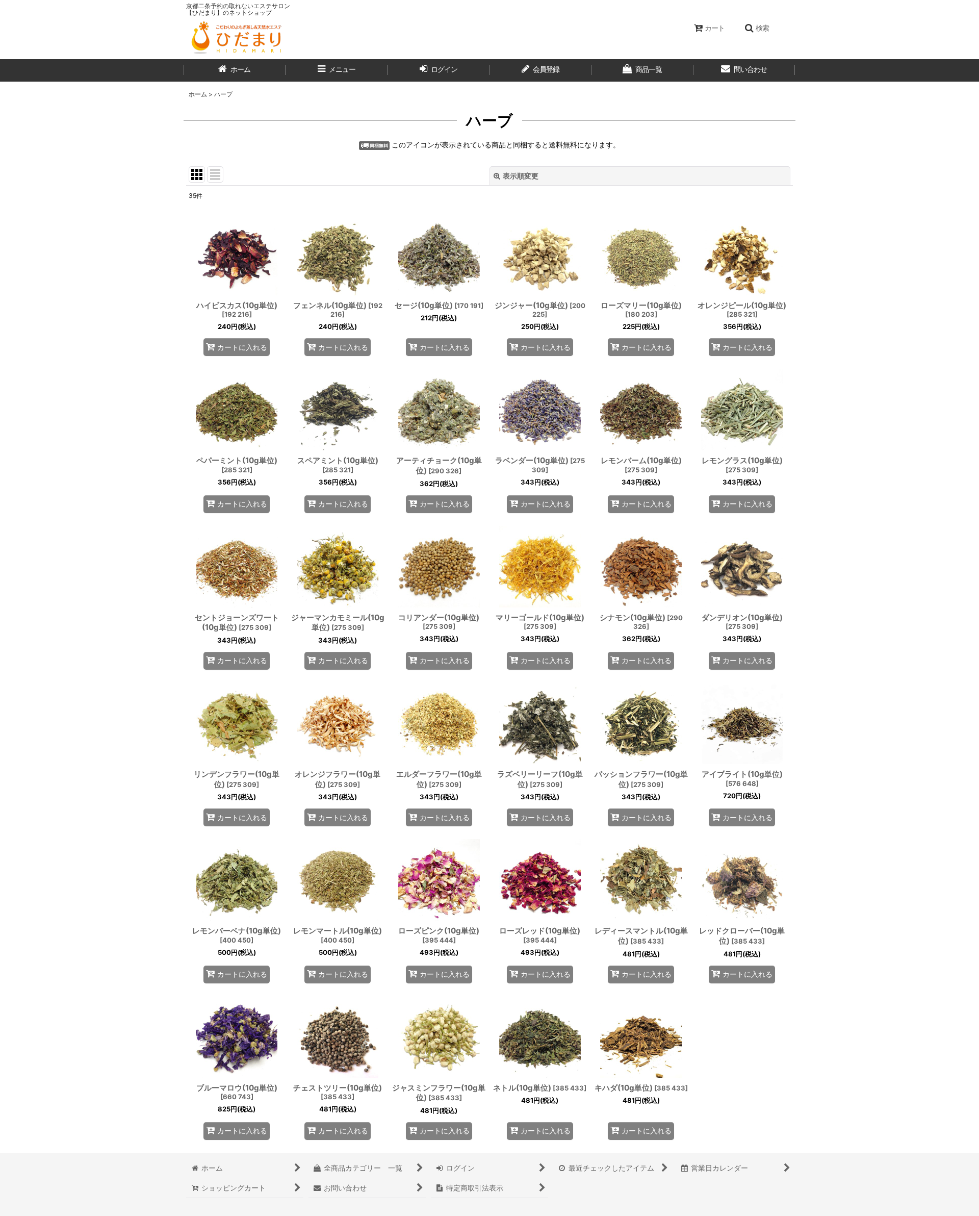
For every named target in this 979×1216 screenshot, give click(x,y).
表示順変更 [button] (520, 175)
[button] (756, 28)
